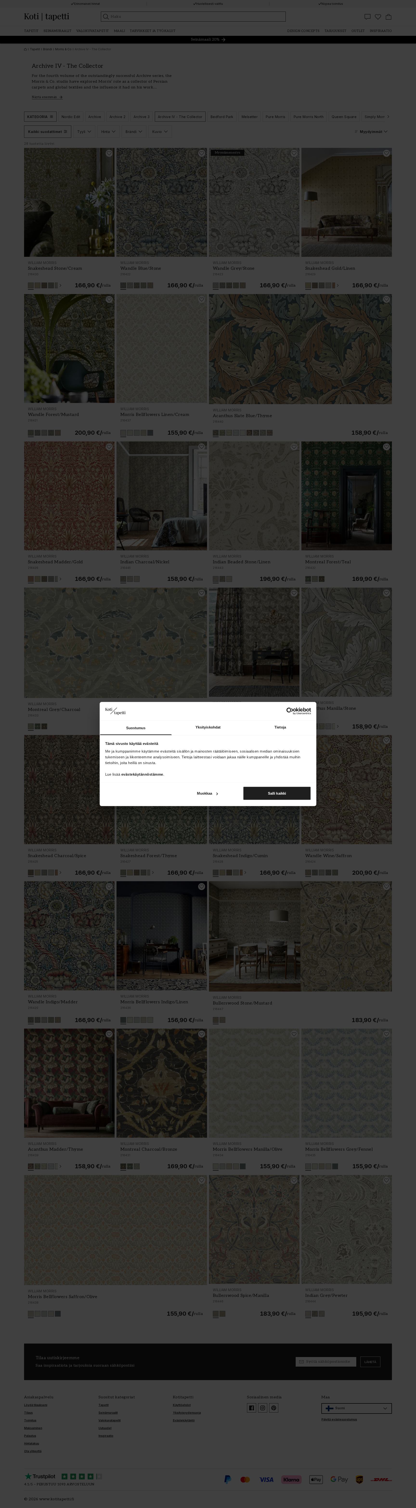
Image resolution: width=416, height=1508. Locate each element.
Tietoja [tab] (280, 727)
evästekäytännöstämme (142, 774)
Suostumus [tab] (136, 728)
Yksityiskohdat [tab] (208, 727)
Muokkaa (204, 793)
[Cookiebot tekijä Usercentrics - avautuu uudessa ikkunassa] (290, 711)
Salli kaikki (277, 793)
